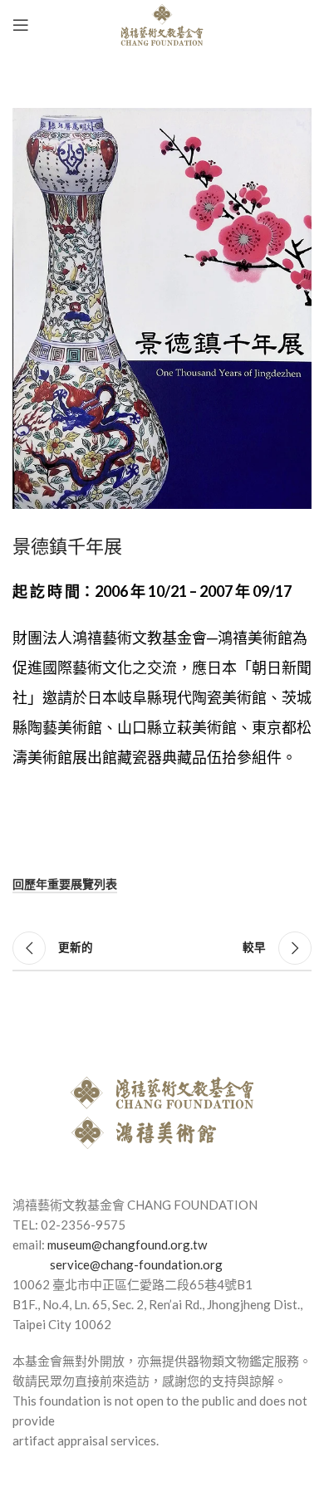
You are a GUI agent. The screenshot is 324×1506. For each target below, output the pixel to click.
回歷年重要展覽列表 (64, 884)
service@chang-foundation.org (136, 1264)
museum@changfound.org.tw (127, 1244)
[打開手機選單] (20, 25)
